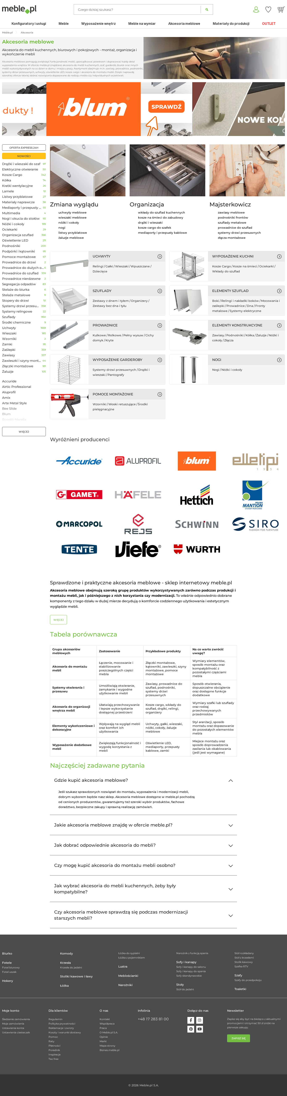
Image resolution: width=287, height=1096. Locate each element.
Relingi (98, 266)
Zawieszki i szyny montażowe (22, 361)
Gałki (109, 266)
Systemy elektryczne (245, 311)
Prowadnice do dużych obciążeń (23, 268)
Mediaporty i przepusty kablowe (22, 208)
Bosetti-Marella (14, 419)
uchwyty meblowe (72, 212)
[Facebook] (190, 1020)
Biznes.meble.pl (109, 1050)
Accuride (9, 381)
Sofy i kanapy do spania (191, 971)
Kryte (109, 340)
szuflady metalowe (232, 222)
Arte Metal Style (14, 403)
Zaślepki (8, 350)
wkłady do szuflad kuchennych (161, 212)
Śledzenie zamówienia (16, 1019)
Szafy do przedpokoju (248, 980)
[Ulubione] (268, 9)
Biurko (7, 953)
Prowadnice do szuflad (20, 273)
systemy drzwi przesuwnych (239, 233)
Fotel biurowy (11, 967)
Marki (103, 1041)
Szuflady (8, 317)
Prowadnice (235, 306)
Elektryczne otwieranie (20, 169)
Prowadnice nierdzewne (21, 279)
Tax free (53, 1058)
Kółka (6, 180)
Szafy (238, 975)
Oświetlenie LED (15, 240)
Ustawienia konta (13, 1028)
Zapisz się (239, 1038)
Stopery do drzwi (15, 300)
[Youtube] (199, 1029)
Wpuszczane (140, 266)
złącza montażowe (232, 238)
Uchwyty (9, 328)
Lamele (8, 191)
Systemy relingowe (17, 311)
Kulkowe (99, 335)
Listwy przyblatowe (17, 197)
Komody (66, 953)
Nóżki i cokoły (13, 224)
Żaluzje (7, 372)
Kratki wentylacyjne (17, 186)
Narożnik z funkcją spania (192, 953)
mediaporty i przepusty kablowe (162, 233)
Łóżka (64, 986)
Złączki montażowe (17, 366)
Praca (103, 1028)
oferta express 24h (23, 147)
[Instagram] (199, 1020)
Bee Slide (9, 409)
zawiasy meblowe (231, 212)
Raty (51, 1041)
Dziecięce (100, 271)
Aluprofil (9, 392)
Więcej (24, 431)
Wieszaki (9, 333)
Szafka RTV (241, 966)
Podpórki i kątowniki (18, 251)
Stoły (180, 984)
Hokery (7, 981)
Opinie (104, 1036)
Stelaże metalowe (16, 295)
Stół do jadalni (185, 989)
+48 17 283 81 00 (153, 1019)
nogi (61, 228)
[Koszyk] (281, 9)
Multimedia (11, 213)
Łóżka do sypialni (129, 953)
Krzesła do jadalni (71, 967)
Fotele (7, 963)
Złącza (228, 340)
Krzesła (65, 963)
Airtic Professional (16, 387)
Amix (6, 398)
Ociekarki (9, 229)
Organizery (139, 301)
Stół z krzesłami (244, 957)
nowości (24, 156)
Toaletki (240, 989)
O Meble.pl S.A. (109, 1032)
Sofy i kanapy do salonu (191, 966)
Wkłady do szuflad (226, 271)
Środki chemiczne (16, 322)
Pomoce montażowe (19, 257)
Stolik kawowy (243, 962)
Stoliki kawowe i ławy (76, 976)
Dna (250, 306)
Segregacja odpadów (19, 284)
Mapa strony (107, 1045)
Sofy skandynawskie (189, 975)
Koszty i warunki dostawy (65, 1032)
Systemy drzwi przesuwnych (21, 306)
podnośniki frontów (233, 217)
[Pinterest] (190, 1029)
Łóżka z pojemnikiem (131, 957)
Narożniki (125, 985)
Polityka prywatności (62, 1023)
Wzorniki (9, 339)
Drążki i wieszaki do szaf (21, 164)
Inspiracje (55, 1054)
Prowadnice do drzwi (19, 262)
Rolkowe (114, 335)
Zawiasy (8, 355)
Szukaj (207, 9)
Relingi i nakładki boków (240, 301)
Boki (215, 301)
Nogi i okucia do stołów (20, 219)
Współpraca (107, 1023)
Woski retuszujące (122, 404)
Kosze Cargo (12, 175)
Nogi (215, 370)
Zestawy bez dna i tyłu (109, 306)
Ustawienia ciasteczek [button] (16, 1032)
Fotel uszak (9, 971)
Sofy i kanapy (186, 962)
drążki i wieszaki (150, 222)
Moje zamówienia (13, 1023)
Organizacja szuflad (17, 235)
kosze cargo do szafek (154, 228)
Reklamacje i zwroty (61, 1028)
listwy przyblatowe (72, 233)
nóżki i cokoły (68, 222)
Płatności (54, 1045)
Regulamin (55, 1019)
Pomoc (53, 1036)
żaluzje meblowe (71, 238)
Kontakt (105, 1019)
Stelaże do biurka (15, 290)
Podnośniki (11, 246)
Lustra (122, 966)
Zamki (7, 344)
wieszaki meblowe (72, 217)
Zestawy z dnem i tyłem (111, 301)
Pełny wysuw (133, 335)
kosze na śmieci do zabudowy (160, 217)
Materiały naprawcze (18, 202)
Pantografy (116, 375)
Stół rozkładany (244, 953)
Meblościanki (128, 976)
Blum (6, 414)
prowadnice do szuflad (235, 228)
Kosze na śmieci (245, 266)
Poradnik (54, 1050)
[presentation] (8, 109)
